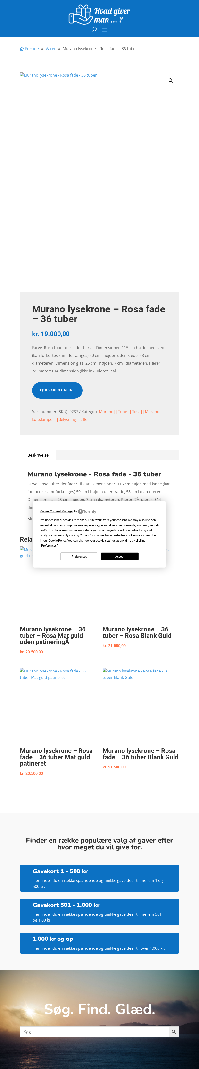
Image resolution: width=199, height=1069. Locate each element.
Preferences (79, 556)
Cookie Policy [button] (57, 540)
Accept (119, 556)
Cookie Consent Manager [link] (56, 511)
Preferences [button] (49, 545)
